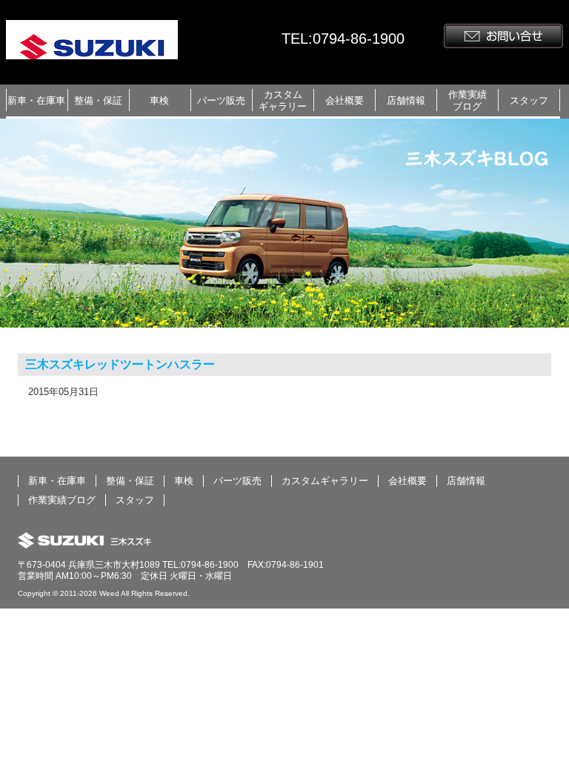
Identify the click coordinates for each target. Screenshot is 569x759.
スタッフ (529, 100)
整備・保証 (98, 100)
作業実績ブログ (467, 100)
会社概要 (344, 100)
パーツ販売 (221, 100)
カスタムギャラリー (283, 100)
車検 (159, 100)
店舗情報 (406, 100)
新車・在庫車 (36, 100)
